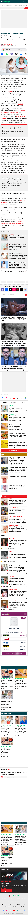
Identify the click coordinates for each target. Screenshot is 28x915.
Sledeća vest (21, 271)
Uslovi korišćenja (20, 906)
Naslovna (3, 30)
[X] (10, 289)
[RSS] (22, 398)
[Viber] (2, 289)
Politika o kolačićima (21, 904)
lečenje (4, 281)
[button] (25, 45)
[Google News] (25, 289)
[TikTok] (21, 289)
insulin (16, 281)
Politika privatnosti (12, 906)
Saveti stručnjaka (10, 30)
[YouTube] (17, 289)
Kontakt (9, 904)
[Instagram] (14, 289)
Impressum (14, 904)
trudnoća (10, 281)
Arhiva (5, 906)
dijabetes (20, 104)
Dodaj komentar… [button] (9, 777)
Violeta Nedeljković (7, 44)
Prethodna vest (8, 271)
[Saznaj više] (26, 869)
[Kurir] (5, 2)
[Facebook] (6, 289)
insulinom (9, 91)
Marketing (4, 904)
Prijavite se (7, 891)
